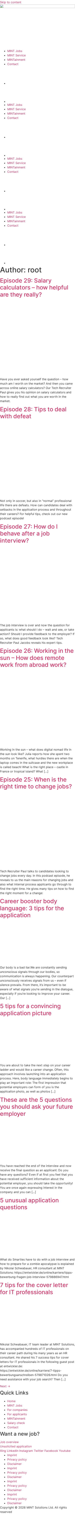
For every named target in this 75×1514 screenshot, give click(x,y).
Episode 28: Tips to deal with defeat (33, 413)
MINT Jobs (14, 51)
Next (5, 1386)
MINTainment (16, 59)
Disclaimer (14, 1464)
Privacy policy (17, 1459)
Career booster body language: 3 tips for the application (32, 908)
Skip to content (10, 2)
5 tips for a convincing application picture (30, 1009)
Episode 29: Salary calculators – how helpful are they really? (34, 287)
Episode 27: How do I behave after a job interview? (29, 533)
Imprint (12, 1455)
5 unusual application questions (29, 1204)
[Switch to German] (41, 93)
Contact (12, 64)
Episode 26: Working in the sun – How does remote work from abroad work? (37, 657)
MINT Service (16, 55)
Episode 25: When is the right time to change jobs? (36, 783)
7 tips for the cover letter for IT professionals (34, 1288)
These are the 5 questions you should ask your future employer (36, 1106)
